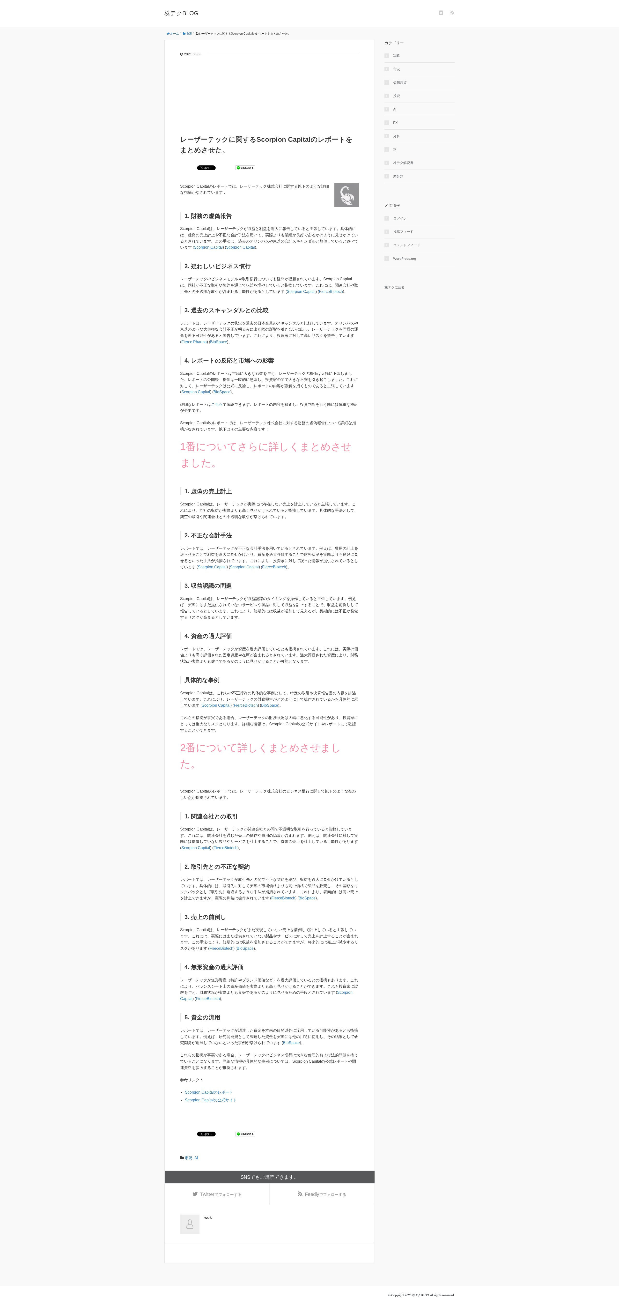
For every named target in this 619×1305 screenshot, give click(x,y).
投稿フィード (403, 232)
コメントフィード (406, 245)
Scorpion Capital (208, 247)
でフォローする (221, 1194)
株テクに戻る (394, 287)
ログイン (400, 218)
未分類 (398, 176)
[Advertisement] (269, 98)
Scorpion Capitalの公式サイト (211, 1100)
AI (196, 1158)
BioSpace (218, 342)
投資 (396, 96)
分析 (396, 136)
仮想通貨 (400, 82)
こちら (217, 404)
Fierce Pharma (194, 342)
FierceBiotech (331, 291)
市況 (188, 1158)
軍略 (396, 56)
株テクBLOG (181, 13)
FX (395, 123)
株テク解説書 (403, 163)
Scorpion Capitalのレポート (209, 1092)
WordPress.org (404, 258)
